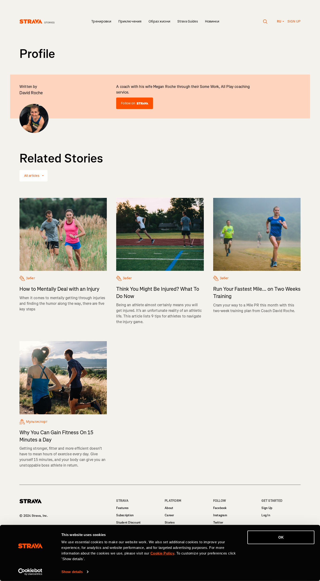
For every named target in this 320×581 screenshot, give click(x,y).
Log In (265, 515)
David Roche (31, 93)
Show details (72, 572)
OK (281, 537)
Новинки (212, 21)
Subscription (125, 515)
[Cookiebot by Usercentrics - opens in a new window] (30, 571)
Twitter (218, 522)
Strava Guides (187, 21)
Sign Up (266, 508)
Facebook (220, 508)
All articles (31, 176)
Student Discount (128, 522)
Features (122, 508)
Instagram (220, 515)
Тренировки (101, 21)
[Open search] (265, 21)
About (169, 508)
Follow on (128, 103)
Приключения (130, 21)
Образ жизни (159, 21)
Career (169, 515)
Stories (170, 522)
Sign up (294, 21)
